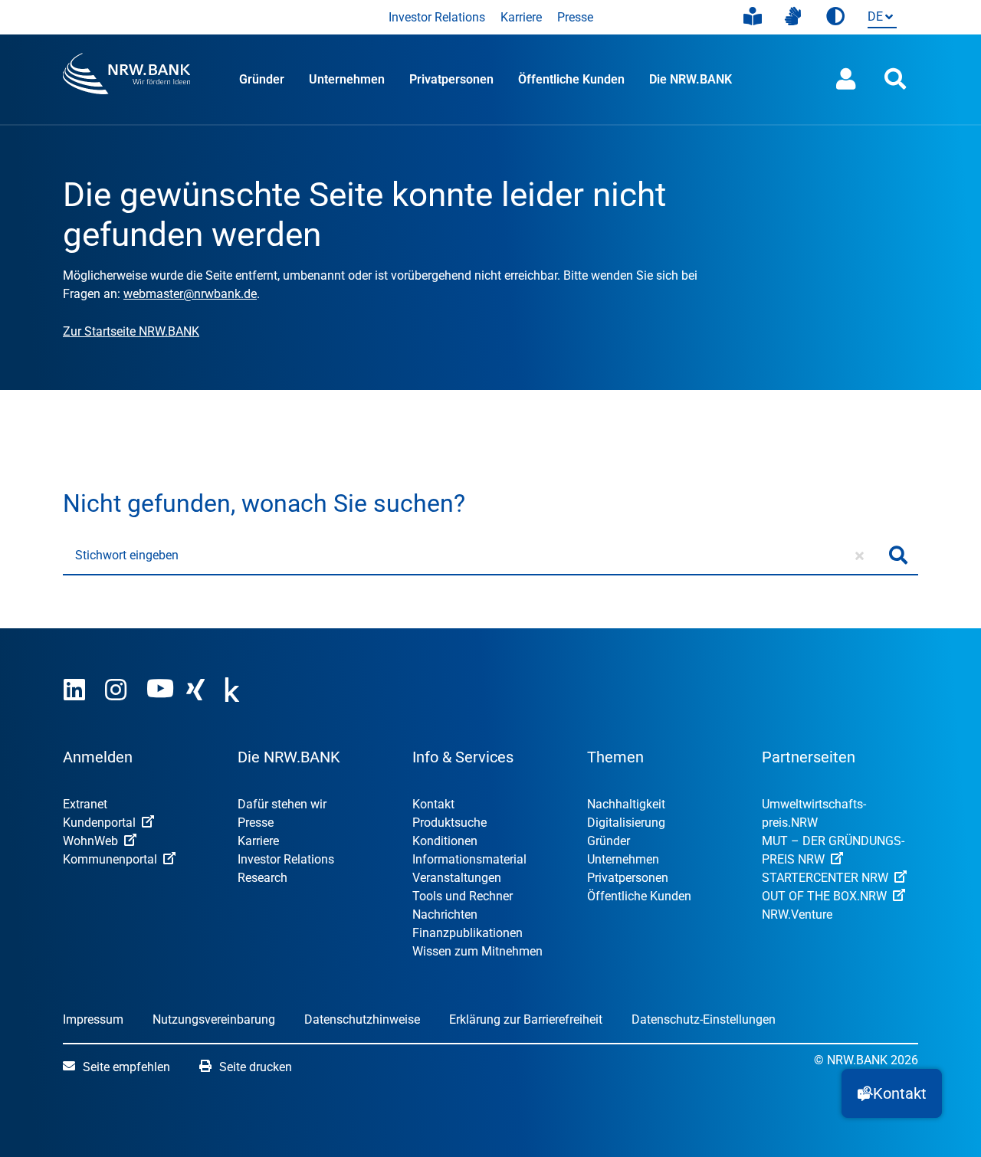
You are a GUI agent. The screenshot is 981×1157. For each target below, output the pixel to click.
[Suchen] (898, 555)
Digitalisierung (626, 822)
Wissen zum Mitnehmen (477, 951)
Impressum (93, 1019)
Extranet (85, 804)
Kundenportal (99, 822)
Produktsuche (449, 822)
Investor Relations (437, 17)
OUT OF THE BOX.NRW (824, 896)
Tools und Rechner (462, 896)
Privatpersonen (451, 79)
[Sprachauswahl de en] (879, 18)
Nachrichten (444, 914)
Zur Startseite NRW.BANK (131, 331)
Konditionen (444, 841)
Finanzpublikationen (467, 933)
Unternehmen (347, 79)
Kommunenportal (110, 859)
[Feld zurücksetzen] (859, 555)
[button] (892, 1093)
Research (262, 877)
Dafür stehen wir (282, 804)
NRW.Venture (797, 914)
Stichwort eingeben (127, 555)
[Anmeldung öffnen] (846, 79)
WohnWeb (90, 841)
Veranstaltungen (456, 877)
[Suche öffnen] (895, 79)
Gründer (261, 79)
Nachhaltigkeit (626, 804)
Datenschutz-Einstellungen (704, 1019)
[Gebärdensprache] (793, 17)
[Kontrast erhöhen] (835, 17)
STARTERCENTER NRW (825, 877)
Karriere (521, 17)
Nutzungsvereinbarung (214, 1019)
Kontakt (433, 804)
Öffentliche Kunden (571, 79)
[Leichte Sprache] (752, 17)
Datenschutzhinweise (362, 1019)
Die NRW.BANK (690, 79)
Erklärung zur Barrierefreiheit (525, 1019)
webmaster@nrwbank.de (190, 294)
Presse (575, 17)
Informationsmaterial (469, 859)
